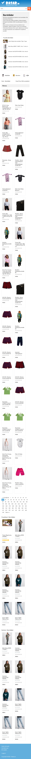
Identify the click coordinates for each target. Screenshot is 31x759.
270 (10, 506)
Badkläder (7, 75)
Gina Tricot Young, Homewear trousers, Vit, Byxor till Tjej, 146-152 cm (6, 485)
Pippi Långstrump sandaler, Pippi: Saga (17, 41)
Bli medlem (4, 750)
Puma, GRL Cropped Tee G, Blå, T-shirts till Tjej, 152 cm (7, 215)
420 (6, 510)
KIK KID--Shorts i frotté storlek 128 (19, 377)
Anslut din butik (5, 746)
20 (15, 497)
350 (9, 508)
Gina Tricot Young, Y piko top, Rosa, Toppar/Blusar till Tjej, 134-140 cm (6, 272)
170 (3, 504)
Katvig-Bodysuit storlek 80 (6, 189)
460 (19, 510)
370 (16, 508)
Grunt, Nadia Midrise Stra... (5, 618)
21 (18, 497)
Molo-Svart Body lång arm (19, 189)
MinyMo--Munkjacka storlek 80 (6, 244)
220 (19, 504)
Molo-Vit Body (18, 454)
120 (14, 501)
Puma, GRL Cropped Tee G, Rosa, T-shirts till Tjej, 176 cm (6, 134)
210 (15, 504)
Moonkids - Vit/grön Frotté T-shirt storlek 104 (6, 403)
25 (2, 499)
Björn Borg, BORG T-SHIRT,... (19, 535)
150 (23, 501)
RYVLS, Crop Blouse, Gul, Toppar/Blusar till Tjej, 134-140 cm (6, 107)
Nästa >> (8, 512)
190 (9, 504)
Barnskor (18, 75)
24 (26, 497)
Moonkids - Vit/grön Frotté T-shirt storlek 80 (6, 429)
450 (16, 510)
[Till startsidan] (10, 0)
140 (20, 501)
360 (13, 508)
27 (8, 499)
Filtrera (4, 86)
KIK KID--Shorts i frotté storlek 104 (6, 298)
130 (17, 501)
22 (20, 497)
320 (26, 506)
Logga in (4, 753)
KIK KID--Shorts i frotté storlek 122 (6, 377)
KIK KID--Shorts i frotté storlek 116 (6, 352)
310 (22, 506)
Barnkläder (7, 81)
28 (11, 499)
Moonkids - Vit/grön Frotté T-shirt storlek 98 (19, 429)
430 (9, 510)
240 (25, 504)
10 (12, 497)
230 (22, 504)
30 (16, 499)
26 (5, 499)
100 (8, 501)
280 (13, 506)
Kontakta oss (5, 748)
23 (23, 497)
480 (26, 510)
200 (12, 504)
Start (3, 81)
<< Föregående (5, 497)
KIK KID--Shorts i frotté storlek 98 (19, 402)
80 (2, 501)
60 (24, 499)
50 (21, 499)
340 (6, 508)
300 (19, 506)
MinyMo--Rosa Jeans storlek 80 (19, 483)
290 (16, 506)
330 (3, 508)
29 (13, 499)
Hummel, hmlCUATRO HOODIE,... (5, 563)
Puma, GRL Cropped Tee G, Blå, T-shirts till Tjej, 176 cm (20, 244)
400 (26, 508)
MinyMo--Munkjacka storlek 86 (19, 271)
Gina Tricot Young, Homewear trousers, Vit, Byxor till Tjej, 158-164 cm (6, 456)
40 (19, 499)
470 (22, 510)
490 (3, 512)
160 (26, 501)
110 (11, 501)
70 (27, 499)
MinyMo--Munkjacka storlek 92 (19, 327)
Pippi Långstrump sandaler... (6, 535)
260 (6, 506)
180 (6, 504)
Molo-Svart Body (19, 105)
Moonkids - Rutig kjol (6, 160)
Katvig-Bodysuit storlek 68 (19, 133)
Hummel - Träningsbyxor (18, 352)
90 (5, 501)
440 (13, 510)
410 (3, 510)
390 (22, 508)
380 (19, 508)
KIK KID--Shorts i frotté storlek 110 (6, 326)
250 (3, 506)
